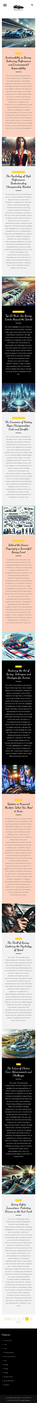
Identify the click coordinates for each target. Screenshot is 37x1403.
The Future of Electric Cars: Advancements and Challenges (18, 1072)
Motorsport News (10, 1356)
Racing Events (18, 312)
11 (31, 1319)
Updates (18, 800)
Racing (18, 53)
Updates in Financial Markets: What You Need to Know (18, 807)
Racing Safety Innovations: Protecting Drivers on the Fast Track (18, 1208)
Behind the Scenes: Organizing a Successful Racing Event (18, 548)
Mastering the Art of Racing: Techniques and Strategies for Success (18, 674)
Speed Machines (9, 1381)
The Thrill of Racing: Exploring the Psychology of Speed (18, 946)
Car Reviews (8, 1340)
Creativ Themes (25, 1400)
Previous (8, 1319)
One (5, 1360)
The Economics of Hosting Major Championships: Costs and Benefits (18, 425)
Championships (18, 172)
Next (18, 1322)
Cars (18, 1064)
